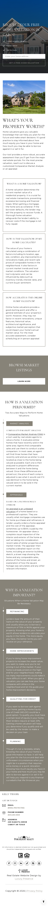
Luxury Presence (24, 879)
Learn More (24, 381)
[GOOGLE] (33, 863)
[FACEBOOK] (9, 863)
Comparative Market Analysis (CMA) (25, 434)
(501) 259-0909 (14, 815)
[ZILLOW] (39, 863)
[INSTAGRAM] (15, 863)
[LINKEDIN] (21, 863)
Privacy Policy (35, 891)
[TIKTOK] (27, 863)
